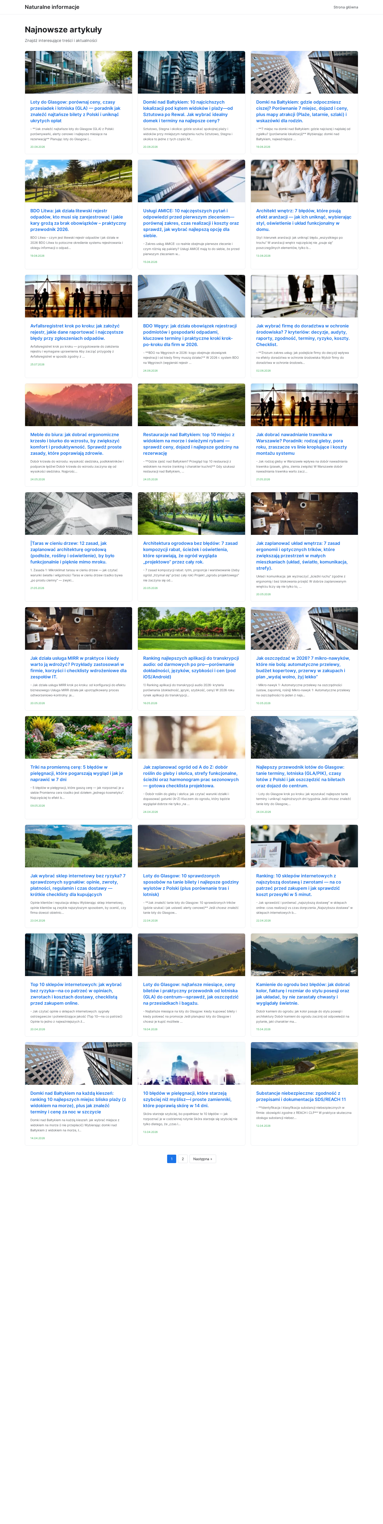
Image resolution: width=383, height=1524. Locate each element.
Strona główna (346, 7)
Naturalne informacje (52, 7)
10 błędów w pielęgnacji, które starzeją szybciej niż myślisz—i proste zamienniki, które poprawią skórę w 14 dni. (187, 1099)
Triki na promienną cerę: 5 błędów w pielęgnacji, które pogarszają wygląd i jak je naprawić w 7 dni (76, 773)
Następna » (202, 1159)
